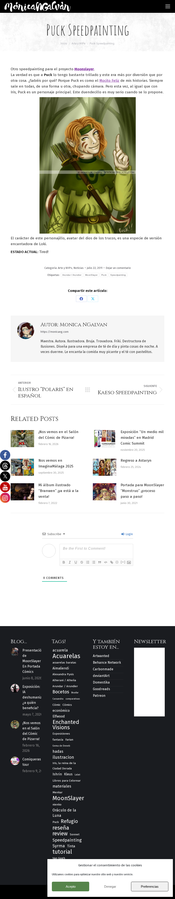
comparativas (73, 698)
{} (117, 562)
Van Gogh (58, 858)
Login (129, 534)
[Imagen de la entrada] (22, 438)
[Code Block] (106, 562)
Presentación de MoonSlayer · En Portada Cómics (33, 661)
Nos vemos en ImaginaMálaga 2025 (55, 463)
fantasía (57, 739)
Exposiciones (61, 733)
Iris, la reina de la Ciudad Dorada (64, 765)
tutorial (62, 852)
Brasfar (75, 692)
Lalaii (77, 774)
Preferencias (150, 886)
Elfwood (58, 716)
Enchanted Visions (65, 724)
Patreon (99, 696)
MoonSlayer (91, 275)
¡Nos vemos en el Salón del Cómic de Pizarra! (58, 435)
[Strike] (82, 562)
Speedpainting (118, 275)
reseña (60, 827)
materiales (61, 786)
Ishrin (57, 774)
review (60, 833)
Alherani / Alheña (64, 680)
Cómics (67, 705)
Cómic (56, 705)
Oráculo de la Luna (64, 813)
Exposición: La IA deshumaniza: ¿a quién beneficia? (33, 697)
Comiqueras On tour (34, 762)
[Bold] (64, 562)
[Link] (112, 562)
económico (61, 711)
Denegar (110, 886)
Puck (103, 275)
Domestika (101, 682)
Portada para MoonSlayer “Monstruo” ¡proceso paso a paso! (142, 491)
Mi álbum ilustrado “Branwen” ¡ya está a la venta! (58, 491)
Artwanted (101, 656)
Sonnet (74, 834)
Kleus (68, 774)
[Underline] (76, 562)
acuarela (60, 650)
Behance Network (107, 662)
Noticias (78, 267)
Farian (69, 739)
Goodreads (101, 689)
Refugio (69, 821)
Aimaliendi (60, 668)
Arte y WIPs (65, 267)
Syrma (58, 845)
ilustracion (63, 757)
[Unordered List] (94, 562)
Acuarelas (66, 656)
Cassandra (57, 698)
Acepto (71, 886)
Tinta (71, 846)
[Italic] (70, 562)
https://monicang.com (55, 331)
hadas (57, 751)
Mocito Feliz (109, 80)
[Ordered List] (88, 562)
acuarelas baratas (64, 662)
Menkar (57, 792)
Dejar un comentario (118, 267)
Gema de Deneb (61, 745)
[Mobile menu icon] (168, 6)
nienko (56, 804)
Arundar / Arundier (71, 275)
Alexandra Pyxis (63, 674)
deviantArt (101, 676)
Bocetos (60, 692)
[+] (123, 562)
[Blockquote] (100, 562)
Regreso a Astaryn (136, 460)
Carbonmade (103, 669)
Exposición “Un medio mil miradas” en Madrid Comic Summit (142, 438)
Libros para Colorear (66, 780)
